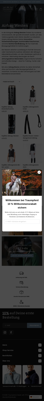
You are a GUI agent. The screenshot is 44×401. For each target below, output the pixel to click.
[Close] (39, 172)
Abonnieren (22, 227)
